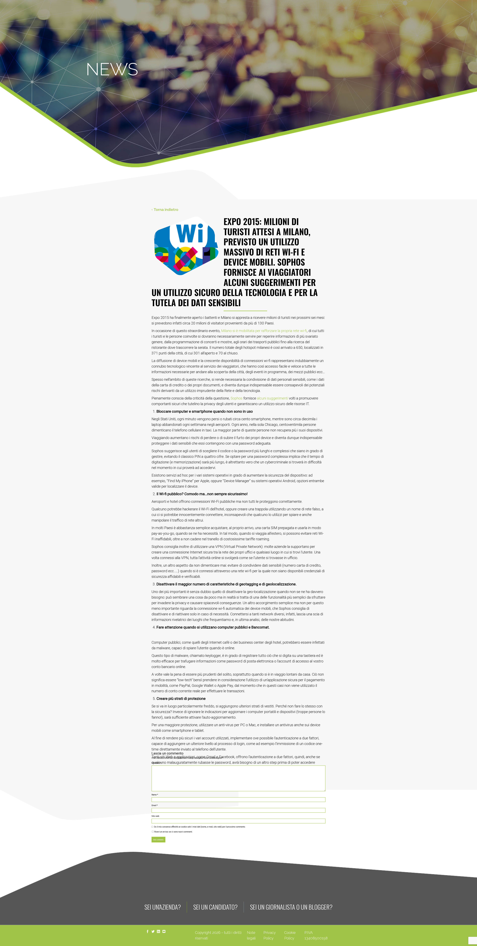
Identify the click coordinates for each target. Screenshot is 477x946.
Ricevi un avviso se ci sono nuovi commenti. (173, 832)
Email (155, 805)
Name (155, 795)
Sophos (236, 398)
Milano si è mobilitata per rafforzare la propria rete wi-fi (264, 331)
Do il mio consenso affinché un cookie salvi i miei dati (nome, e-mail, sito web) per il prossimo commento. (199, 827)
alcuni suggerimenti (272, 398)
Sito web (155, 816)
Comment (156, 763)
